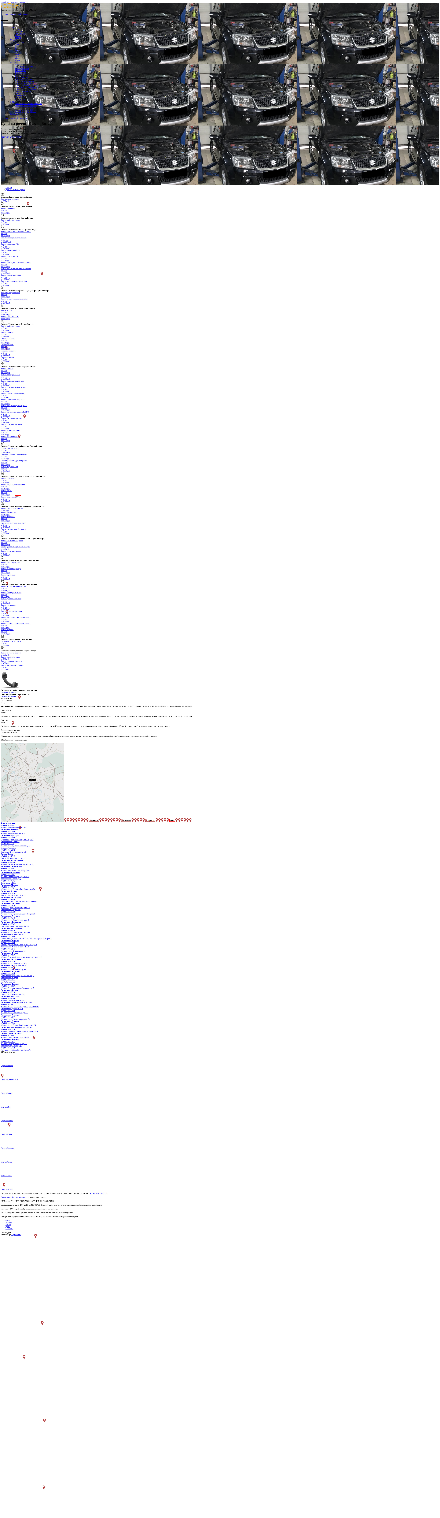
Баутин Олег (16, 1235)
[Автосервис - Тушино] (179, 821)
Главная (9, 188)
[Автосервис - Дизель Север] (172, 821)
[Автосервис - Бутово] (138, 821)
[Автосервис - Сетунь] (157, 821)
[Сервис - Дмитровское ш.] (185, 821)
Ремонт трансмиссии (23, 91)
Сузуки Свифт (6, 1093)
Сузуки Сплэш (6, 1189)
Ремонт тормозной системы (25, 85)
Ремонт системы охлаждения (26, 81)
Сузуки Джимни (7, 1148)
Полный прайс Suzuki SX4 (25, 108)
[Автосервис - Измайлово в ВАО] (144, 821)
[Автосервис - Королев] (133, 821)
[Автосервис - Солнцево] (176, 821)
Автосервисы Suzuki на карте (17, 14)
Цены (12, 102)
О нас (12, 27)
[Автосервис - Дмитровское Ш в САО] (168, 821)
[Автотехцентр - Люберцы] (190, 821)
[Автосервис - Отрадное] (114, 821)
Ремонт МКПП (20, 73)
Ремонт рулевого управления (26, 83)
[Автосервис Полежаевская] (82, 821)
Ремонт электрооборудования (26, 87)
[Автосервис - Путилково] (106, 821)
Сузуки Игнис (6, 1134)
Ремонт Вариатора (22, 75)
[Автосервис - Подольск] (150, 821)
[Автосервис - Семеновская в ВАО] (135, 821)
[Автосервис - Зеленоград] (94, 821)
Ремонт (13, 62)
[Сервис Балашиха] (76, 821)
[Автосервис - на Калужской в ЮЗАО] (182, 821)
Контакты (14, 114)
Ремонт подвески (21, 77)
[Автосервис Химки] (103, 821)
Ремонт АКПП (20, 71)
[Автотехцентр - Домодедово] (126, 821)
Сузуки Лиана (6, 1162)
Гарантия (18, 29)
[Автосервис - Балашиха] (117, 821)
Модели (13, 40)
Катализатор (19, 97)
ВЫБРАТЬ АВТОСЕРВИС (11, 137)
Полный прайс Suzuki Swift (25, 110)
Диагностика (20, 65)
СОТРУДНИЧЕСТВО (98, 1193)
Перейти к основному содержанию (14, 2)
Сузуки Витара (7, 1066)
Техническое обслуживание (25, 67)
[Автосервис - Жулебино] (111, 821)
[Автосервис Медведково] (141, 821)
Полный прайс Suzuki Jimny (26, 112)
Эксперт (18, 38)
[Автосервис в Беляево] (73, 821)
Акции (17, 36)
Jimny (17, 54)
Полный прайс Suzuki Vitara (26, 106)
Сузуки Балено (7, 1121)
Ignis (16, 52)
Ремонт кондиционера (23, 79)
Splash (17, 58)
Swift (17, 48)
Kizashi (17, 60)
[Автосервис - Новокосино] (119, 821)
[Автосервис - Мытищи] (108, 821)
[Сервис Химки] (79, 821)
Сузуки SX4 (5, 1107)
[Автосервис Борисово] (68, 821)
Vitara (17, 44)
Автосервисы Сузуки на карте (17, 118)
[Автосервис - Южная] (159, 821)
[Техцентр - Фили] (65, 821)
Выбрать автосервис (9, 692)
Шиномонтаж (20, 100)
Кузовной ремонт (21, 95)
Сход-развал (19, 93)
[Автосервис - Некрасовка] (84, 821)
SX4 (16, 46)
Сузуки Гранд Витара (9, 1079)
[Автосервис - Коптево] (187, 821)
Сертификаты (20, 34)
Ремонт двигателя (22, 69)
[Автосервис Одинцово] (71, 821)
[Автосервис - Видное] (162, 821)
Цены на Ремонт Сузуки (15, 190)
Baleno (17, 50)
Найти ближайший (8, 696)
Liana (17, 56)
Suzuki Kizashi (6, 1176)
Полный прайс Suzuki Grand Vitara (28, 104)
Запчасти (18, 32)
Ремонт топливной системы (26, 89)
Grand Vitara (19, 42)
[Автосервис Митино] (100, 821)
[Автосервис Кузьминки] (87, 821)
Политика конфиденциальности (13, 1197)
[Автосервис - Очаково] (165, 821)
